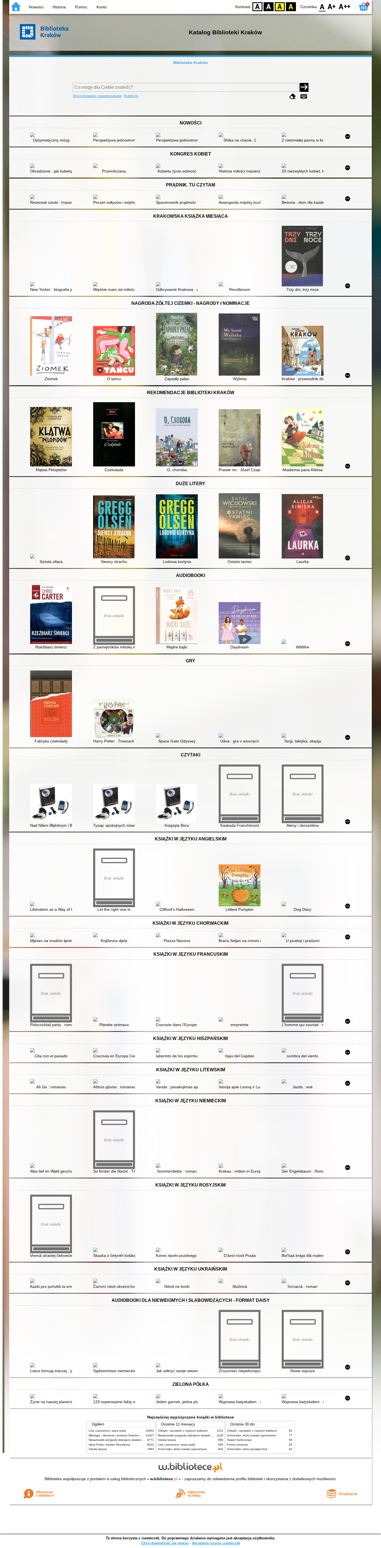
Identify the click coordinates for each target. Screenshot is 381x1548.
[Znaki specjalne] (303, 96)
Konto (102, 7)
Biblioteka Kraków (190, 62)
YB (280, 6)
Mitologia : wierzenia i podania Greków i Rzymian (120, 1435)
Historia (59, 7)
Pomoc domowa (237, 1444)
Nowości (36, 7)
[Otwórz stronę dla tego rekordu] (52, 135)
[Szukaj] (304, 87)
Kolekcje (131, 96)
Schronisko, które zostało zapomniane (182, 1449)
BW (268, 6)
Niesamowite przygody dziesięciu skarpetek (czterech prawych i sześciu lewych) (139, 1439)
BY (291, 6)
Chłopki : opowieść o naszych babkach (183, 1430)
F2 (344, 6)
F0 (322, 6)
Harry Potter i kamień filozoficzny (109, 1444)
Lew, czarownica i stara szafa (107, 1430)
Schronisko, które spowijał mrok (247, 1449)
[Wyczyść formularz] (292, 96)
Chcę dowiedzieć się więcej (165, 1543)
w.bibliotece (164, 1479)
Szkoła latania (98, 1449)
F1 (331, 6)
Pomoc (81, 7)
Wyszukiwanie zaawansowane (97, 96)
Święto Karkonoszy (239, 1439)
